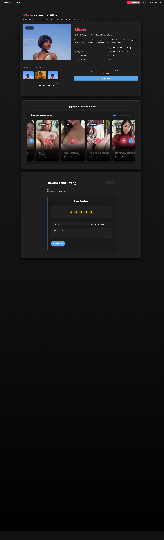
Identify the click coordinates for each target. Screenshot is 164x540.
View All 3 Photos (48, 85)
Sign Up (107, 78)
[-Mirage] (28, 75)
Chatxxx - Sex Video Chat (12, 2)
